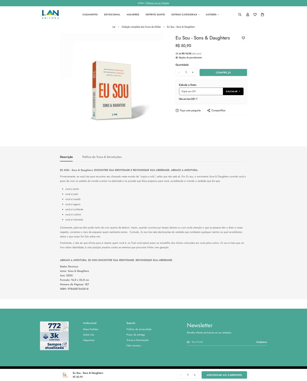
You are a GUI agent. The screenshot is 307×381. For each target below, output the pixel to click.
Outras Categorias (184, 14)
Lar (113, 27)
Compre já (223, 72)
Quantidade (182, 65)
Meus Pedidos (90, 329)
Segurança (88, 340)
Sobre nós (88, 334)
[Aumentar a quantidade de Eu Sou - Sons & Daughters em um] (192, 72)
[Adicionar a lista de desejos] (243, 38)
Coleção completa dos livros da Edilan (141, 27)
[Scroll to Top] (300, 363)
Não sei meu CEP (187, 98)
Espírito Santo (155, 14)
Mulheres (133, 14)
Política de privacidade (138, 329)
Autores (211, 14)
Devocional (112, 14)
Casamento (90, 14)
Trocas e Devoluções (137, 340)
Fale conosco (133, 345)
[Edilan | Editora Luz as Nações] (51, 14)
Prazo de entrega (135, 334)
